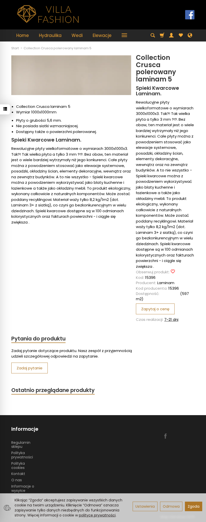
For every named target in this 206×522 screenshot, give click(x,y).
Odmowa (171, 506)
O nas (16, 480)
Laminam (165, 282)
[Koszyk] (162, 35)
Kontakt (18, 473)
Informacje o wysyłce (22, 488)
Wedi (77, 35)
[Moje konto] (171, 35)
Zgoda (193, 506)
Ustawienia (145, 506)
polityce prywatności (97, 515)
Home (22, 35)
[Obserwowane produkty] (180, 35)
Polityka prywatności (22, 455)
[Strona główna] (48, 14)
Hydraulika (50, 35)
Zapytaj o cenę (155, 309)
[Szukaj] (153, 35)
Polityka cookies (18, 465)
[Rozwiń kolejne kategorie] (124, 35)
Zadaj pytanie (29, 368)
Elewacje (102, 35)
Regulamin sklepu (20, 444)
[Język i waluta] (190, 35)
